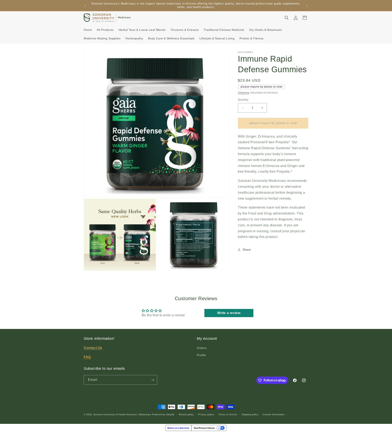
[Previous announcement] (85, 5)
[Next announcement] (306, 5)
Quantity (243, 99)
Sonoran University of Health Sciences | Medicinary (122, 414)
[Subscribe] (152, 380)
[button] (286, 17)
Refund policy (186, 414)
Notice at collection (178, 428)
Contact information (273, 414)
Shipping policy (250, 414)
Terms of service (227, 414)
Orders (202, 348)
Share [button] (247, 249)
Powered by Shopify (163, 414)
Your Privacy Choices (204, 428)
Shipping (243, 92)
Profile (201, 355)
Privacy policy (206, 414)
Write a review (228, 313)
